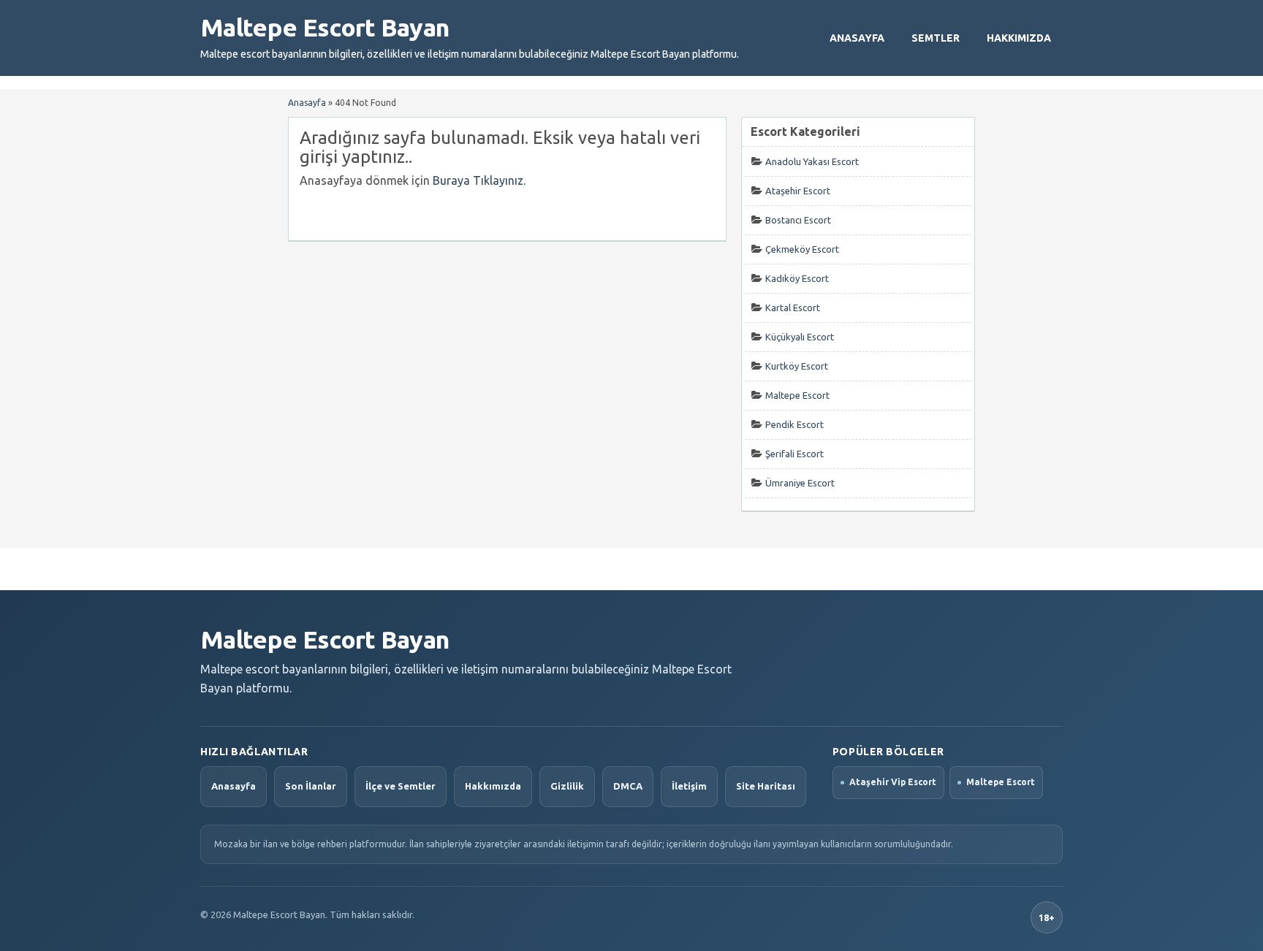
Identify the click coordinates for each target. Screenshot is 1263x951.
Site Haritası (765, 786)
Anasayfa (857, 38)
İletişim (689, 786)
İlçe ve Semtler (400, 786)
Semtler (935, 38)
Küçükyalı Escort (799, 337)
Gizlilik (567, 786)
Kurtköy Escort (796, 366)
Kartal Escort (792, 307)
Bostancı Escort (798, 220)
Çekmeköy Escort (802, 249)
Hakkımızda (1019, 38)
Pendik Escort (794, 424)
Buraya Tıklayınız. (479, 180)
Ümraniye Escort (800, 483)
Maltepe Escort (797, 395)
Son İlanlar (310, 786)
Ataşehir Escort (797, 191)
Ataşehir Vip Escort (892, 782)
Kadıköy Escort (797, 278)
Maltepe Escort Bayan (324, 27)
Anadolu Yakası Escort (812, 161)
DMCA (627, 786)
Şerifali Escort (794, 453)
